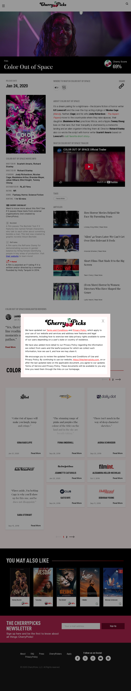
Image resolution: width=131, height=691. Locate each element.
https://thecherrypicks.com (86, 359)
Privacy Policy (79, 330)
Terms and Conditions (57, 330)
